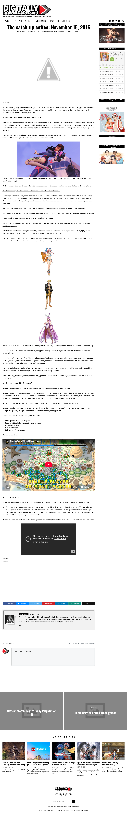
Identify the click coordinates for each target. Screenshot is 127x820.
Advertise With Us (44, 810)
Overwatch (61, 32)
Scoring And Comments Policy (79, 810)
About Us (66, 20)
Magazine (29, 20)
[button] (73, 801)
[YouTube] (109, 21)
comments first (88, 643)
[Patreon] (115, 21)
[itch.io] (112, 21)
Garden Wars (49, 32)
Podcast (18, 20)
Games (6, 20)
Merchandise (41, 20)
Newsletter (54, 20)
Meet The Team (55, 810)
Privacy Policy (65, 810)
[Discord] (119, 21)
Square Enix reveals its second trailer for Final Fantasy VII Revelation (88, 764)
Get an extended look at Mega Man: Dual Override (63, 763)
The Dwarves (68, 32)
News (55, 32)
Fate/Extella (41, 32)
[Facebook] (107, 21)
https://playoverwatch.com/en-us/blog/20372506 (74, 213)
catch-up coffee (32, 32)
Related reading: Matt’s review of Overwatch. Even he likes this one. (31, 191)
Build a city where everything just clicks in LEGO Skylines (38, 763)
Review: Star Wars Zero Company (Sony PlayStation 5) (13, 763)
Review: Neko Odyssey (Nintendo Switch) (110, 763)
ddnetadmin (22, 32)
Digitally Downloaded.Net (73, 806)
